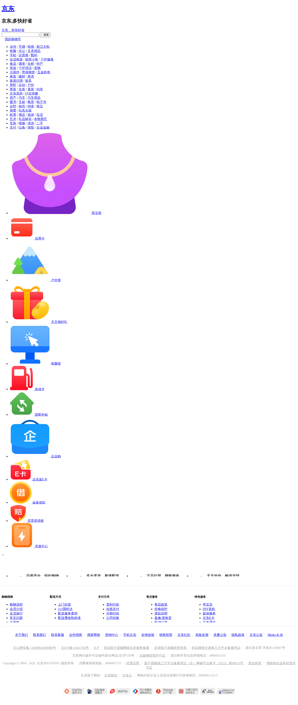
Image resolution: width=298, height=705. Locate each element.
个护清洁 (25, 68)
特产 (39, 63)
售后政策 (160, 604)
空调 (22, 46)
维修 (22, 123)
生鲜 (31, 63)
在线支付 (112, 609)
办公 (22, 51)
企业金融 (42, 127)
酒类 (22, 63)
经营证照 (133, 663)
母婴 (13, 110)
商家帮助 (93, 635)
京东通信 (209, 622)
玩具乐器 (25, 110)
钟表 (31, 106)
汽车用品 (34, 97)
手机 (13, 55)
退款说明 (160, 613)
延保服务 (209, 613)
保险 (31, 127)
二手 (39, 123)
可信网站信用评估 (73, 691)
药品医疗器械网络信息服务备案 (127, 648)
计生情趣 (31, 93)
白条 (22, 127)
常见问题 (16, 618)
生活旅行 (16, 613)
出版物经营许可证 (152, 655)
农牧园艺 (40, 119)
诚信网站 (119, 691)
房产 (13, 97)
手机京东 (129, 635)
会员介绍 (16, 609)
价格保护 (160, 609)
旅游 (31, 114)
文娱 (22, 102)
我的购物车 (13, 39)
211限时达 (65, 609)
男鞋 (13, 85)
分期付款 (112, 613)
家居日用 (16, 80)
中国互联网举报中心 (142, 691)
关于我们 (21, 635)
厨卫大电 (42, 46)
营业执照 (255, 663)
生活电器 (16, 59)
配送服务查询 (67, 613)
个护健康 (47, 59)
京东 (8, 8)
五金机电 (43, 72)
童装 (31, 89)
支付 (13, 127)
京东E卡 (208, 618)
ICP (97, 648)
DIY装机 (209, 609)
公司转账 (112, 618)
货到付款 (112, 604)
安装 (13, 123)
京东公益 (256, 635)
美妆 (13, 68)
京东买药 (16, 93)
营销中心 (111, 635)
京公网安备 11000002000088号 (35, 648)
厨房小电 (31, 59)
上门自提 (64, 604)
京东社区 (183, 635)
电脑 (13, 51)
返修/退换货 (163, 618)
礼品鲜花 (25, 119)
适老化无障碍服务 (208, 691)
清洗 (31, 123)
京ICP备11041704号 (75, 648)
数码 (34, 55)
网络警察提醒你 (96, 691)
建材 (22, 76)
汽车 (22, 97)
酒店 (22, 114)
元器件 (14, 72)
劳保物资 (28, 72)
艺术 (13, 119)
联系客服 (57, 635)
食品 (13, 63)
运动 (22, 85)
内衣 (39, 89)
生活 (39, 114)
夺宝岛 (207, 604)
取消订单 (160, 622)
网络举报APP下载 (165, 691)
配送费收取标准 (69, 618)
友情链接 (147, 635)
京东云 (127, 675)
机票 (13, 114)
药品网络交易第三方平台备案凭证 (216, 648)
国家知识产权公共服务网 (226, 691)
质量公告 (219, 635)
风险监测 (201, 635)
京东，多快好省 (13, 30)
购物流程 (16, 604)
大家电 (14, 622)
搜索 (45, 34)
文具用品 (34, 51)
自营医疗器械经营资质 (171, 648)
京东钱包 (111, 675)
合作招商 (75, 635)
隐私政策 (238, 635)
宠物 (37, 68)
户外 (31, 85)
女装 (22, 89)
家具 (31, 76)
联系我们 (39, 635)
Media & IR (275, 635)
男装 (13, 89)
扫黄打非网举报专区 (188, 691)
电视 (31, 46)
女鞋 (13, 106)
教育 (31, 102)
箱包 (22, 106)
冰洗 (13, 46)
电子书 (41, 102)
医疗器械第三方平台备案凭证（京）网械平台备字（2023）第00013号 (194, 663)
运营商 (23, 55)
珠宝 (39, 106)
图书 (13, 102)
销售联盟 (165, 635)
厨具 (28, 80)
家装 (13, 76)
